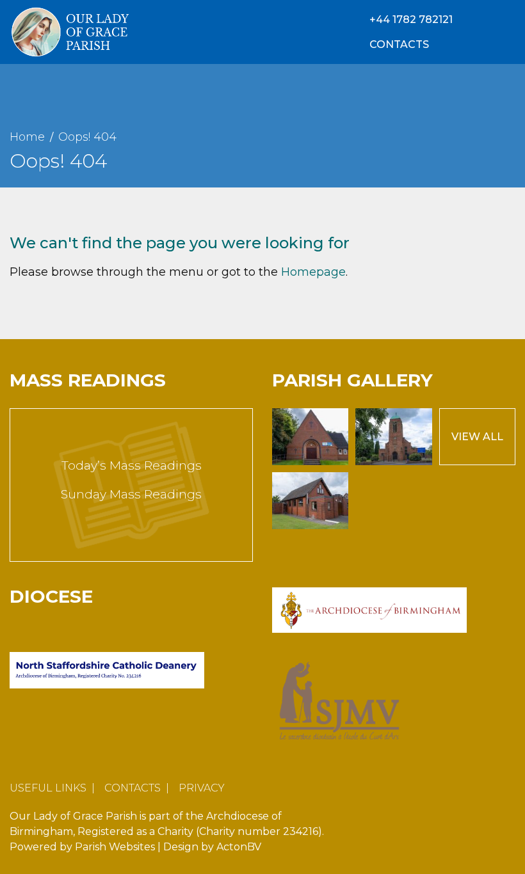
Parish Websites (115, 847)
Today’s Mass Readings (131, 465)
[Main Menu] (506, 32)
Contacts (132, 788)
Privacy (202, 788)
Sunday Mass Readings (131, 494)
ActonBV (238, 847)
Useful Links (48, 788)
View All (477, 437)
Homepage (313, 272)
